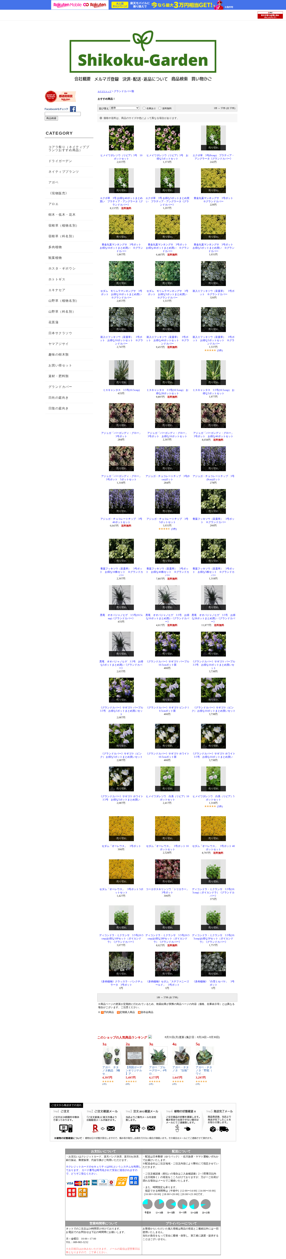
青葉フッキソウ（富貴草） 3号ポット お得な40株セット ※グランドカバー (167, 572)
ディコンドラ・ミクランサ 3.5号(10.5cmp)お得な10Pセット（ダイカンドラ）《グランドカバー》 (121, 938)
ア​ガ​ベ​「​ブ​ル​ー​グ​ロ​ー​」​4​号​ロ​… (158, 1070)
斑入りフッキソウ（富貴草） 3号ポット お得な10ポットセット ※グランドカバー (121, 340)
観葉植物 (55, 257)
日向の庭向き (58, 397)
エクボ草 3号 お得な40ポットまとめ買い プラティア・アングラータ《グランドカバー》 (121, 201)
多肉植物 (55, 247)
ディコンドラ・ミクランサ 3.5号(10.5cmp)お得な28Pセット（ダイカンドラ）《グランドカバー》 (167, 938)
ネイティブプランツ (63, 171)
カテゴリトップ (104, 91)
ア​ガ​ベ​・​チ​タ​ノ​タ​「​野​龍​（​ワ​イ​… (204, 1070)
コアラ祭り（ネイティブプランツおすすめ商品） (68, 148)
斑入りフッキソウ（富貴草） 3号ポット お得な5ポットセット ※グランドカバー (213, 340)
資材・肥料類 (58, 376)
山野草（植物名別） (63, 300)
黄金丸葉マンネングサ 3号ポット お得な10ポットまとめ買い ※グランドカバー (122, 248)
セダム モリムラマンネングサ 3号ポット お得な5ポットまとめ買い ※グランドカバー (168, 294)
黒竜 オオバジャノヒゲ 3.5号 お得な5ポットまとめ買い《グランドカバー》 (121, 665)
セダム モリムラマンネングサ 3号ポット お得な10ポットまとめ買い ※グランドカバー (122, 294)
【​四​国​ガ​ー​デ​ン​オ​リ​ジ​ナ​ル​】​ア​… (134, 1070)
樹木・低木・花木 (62, 214)
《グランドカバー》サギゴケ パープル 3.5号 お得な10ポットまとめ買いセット (213, 665)
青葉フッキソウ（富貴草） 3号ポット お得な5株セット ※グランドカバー (213, 572)
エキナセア (57, 290)
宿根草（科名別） (62, 236)
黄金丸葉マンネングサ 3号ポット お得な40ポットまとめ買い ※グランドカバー (168, 248)
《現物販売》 (58, 193)
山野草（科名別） (62, 311)
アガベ (53, 182)
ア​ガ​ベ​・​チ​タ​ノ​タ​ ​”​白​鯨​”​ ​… (181, 1070)
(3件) (220, 350)
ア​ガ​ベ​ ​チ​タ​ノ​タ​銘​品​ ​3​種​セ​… (111, 1070)
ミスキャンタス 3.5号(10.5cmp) (121, 390)
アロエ (53, 204)
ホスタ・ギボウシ (62, 268)
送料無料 (167, 108)
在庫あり (151, 108)
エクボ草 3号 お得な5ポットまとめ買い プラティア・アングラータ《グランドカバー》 (167, 201)
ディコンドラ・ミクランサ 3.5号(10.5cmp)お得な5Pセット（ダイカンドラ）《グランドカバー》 (213, 938)
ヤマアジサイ (58, 343)
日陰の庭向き (58, 408)
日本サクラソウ (60, 333)
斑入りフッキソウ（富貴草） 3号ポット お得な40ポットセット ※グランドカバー (167, 340)
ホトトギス (57, 279)
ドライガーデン (60, 161)
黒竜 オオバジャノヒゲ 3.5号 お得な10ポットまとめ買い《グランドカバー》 (167, 618)
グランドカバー (60, 386)
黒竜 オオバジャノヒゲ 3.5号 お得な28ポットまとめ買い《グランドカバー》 (213, 618)
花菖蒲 (53, 322)
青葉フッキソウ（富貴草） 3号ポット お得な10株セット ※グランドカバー (121, 572)
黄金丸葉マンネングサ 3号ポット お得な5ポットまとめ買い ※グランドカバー (214, 248)
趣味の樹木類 (58, 354)
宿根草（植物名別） (63, 225)
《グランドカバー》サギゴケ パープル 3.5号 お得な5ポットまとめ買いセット (121, 711)
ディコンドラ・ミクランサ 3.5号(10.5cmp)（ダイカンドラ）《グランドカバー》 (213, 892)
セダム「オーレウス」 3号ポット (121, 846)
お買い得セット (60, 365)
